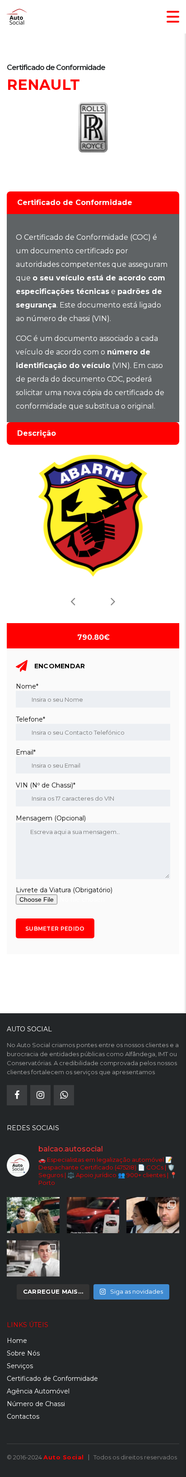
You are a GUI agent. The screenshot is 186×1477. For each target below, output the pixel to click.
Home (17, 1341)
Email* (26, 752)
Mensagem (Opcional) (51, 818)
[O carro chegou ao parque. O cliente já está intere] (33, 1258)
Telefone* (30, 719)
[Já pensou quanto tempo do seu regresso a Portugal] (33, 1215)
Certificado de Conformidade (52, 1378)
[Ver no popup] (93, 516)
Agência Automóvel (38, 1391)
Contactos (23, 1416)
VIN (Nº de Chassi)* (45, 785)
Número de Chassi (36, 1404)
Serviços (20, 1366)
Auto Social (63, 1457)
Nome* (27, 686)
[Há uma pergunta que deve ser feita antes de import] (93, 1215)
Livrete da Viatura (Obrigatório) (64, 890)
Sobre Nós (23, 1353)
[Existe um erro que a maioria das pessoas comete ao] (152, 1215)
